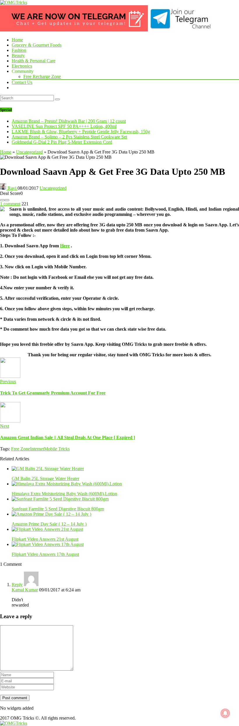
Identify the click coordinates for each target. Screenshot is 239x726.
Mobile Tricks (57, 448)
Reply (17, 584)
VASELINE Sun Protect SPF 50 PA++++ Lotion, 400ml (64, 126)
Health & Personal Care (33, 60)
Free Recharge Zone (42, 76)
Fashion (19, 50)
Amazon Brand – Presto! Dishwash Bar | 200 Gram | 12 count (69, 121)
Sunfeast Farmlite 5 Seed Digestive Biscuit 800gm (58, 508)
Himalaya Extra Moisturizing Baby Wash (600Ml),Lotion (64, 493)
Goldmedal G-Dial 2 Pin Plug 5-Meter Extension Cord (62, 142)
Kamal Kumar (25, 589)
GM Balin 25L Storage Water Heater (45, 478)
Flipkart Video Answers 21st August (45, 539)
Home (17, 39)
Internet (37, 448)
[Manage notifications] (225, 713)
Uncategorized (29, 151)
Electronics (22, 66)
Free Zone (20, 448)
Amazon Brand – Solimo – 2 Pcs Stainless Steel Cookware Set (69, 136)
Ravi (11, 188)
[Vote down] (2, 200)
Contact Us (22, 82)
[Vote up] (7, 200)
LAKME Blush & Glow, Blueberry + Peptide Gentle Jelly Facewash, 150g (81, 131)
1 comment (10, 203)
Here (65, 245)
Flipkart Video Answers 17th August (45, 554)
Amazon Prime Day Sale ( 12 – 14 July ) (49, 523)
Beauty (18, 55)
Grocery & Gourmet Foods (36, 45)
